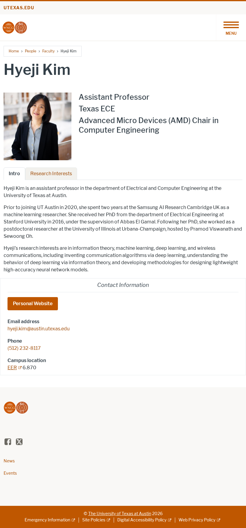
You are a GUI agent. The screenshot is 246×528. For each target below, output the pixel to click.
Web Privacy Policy (196, 520)
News (9, 461)
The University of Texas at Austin (119, 513)
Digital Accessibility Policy (141, 520)
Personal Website (32, 303)
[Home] (14, 27)
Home (14, 51)
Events (10, 473)
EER (12, 367)
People (30, 51)
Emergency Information (47, 520)
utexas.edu (19, 7)
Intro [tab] (14, 173)
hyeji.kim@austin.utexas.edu (39, 329)
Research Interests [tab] (51, 173)
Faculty (48, 51)
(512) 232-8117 (24, 348)
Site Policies (93, 520)
